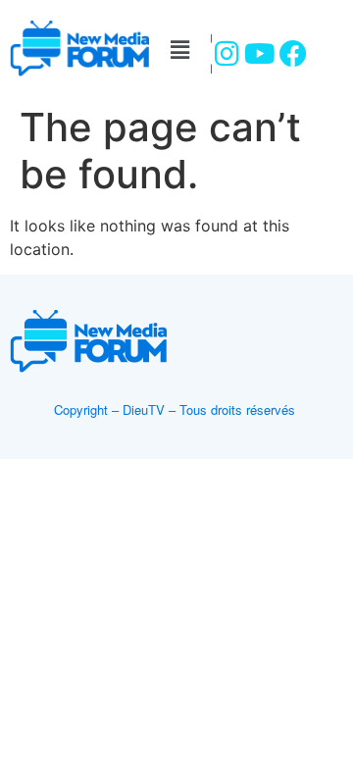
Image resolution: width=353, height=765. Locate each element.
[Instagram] (227, 53)
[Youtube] (259, 53)
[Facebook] (293, 53)
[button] (179, 49)
